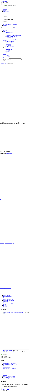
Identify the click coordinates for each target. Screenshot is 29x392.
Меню (4, 297)
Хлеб (4, 304)
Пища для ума (6, 295)
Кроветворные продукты (9, 302)
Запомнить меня (9, 19)
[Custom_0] (13, 389)
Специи (5, 305)
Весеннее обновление (8, 300)
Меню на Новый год (8, 299)
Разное (5, 306)
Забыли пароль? (7, 24)
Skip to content (4, 1)
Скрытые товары (7, 296)
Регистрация (14, 24)
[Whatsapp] (11, 389)
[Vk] (10, 389)
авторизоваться (9, 153)
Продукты (5, 301)
